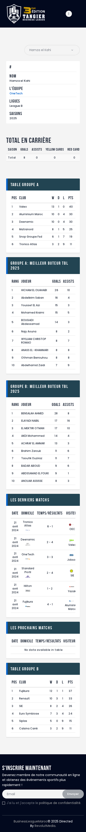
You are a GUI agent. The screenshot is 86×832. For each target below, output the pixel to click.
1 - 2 (49, 588)
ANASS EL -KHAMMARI (34, 350)
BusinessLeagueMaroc (31, 821)
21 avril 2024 (15, 526)
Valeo (23, 206)
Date (15, 513)
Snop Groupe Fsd (30, 236)
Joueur (26, 281)
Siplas (23, 721)
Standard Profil (28, 570)
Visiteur (72, 513)
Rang (15, 281)
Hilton (28, 586)
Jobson (72, 560)
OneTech (15, 93)
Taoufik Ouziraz (31, 458)
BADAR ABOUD (30, 466)
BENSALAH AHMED (32, 413)
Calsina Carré (28, 728)
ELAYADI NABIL (30, 421)
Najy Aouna (28, 331)
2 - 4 (50, 542)
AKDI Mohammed (33, 436)
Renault (24, 698)
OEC (72, 529)
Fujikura (28, 602)
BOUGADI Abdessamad (30, 322)
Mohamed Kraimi (32, 312)
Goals (56, 281)
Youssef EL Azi (30, 305)
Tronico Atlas (28, 244)
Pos (14, 198)
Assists (68, 281)
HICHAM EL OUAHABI (34, 290)
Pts (70, 198)
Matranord (26, 229)
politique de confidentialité (59, 803)
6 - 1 (50, 526)
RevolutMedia (45, 826)
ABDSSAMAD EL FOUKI (35, 473)
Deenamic (26, 222)
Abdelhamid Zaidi (33, 365)
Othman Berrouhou (34, 357)
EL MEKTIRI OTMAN (32, 428)
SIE (72, 575)
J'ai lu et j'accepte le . (44, 803)
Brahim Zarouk (31, 451)
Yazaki (72, 591)
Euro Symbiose (29, 713)
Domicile (27, 513)
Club (22, 198)
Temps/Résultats (50, 513)
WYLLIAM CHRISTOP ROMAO (33, 341)
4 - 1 (50, 604)
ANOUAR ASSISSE (32, 481)
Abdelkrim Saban (32, 298)
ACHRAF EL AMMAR (33, 443)
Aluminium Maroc (31, 214)
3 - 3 (50, 557)
